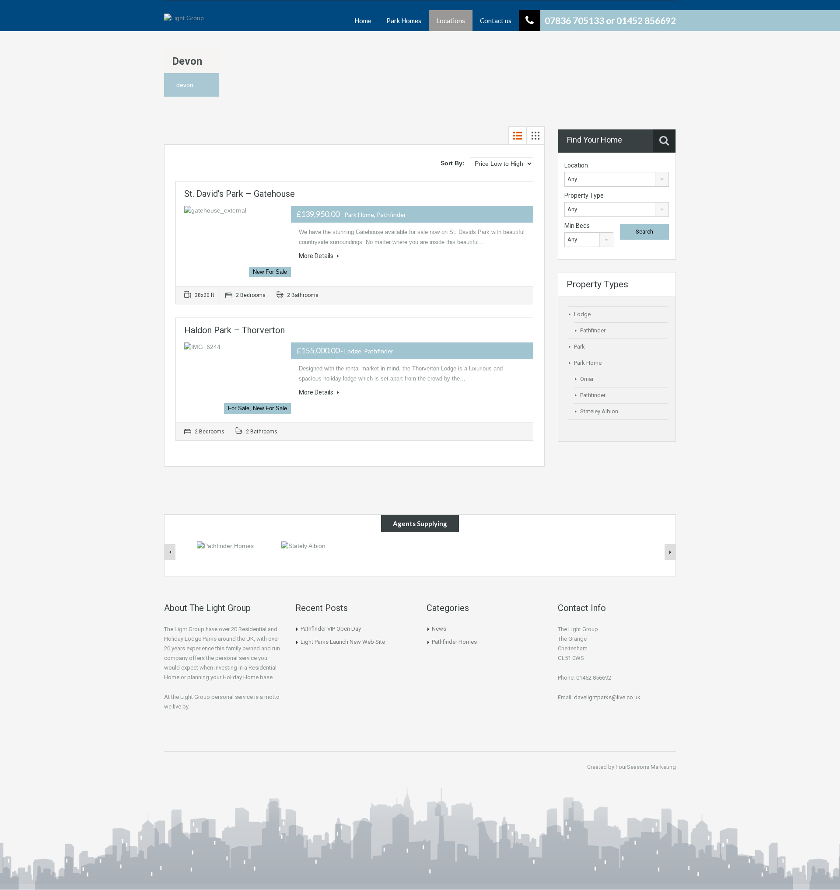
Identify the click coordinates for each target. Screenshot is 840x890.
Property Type (584, 195)
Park (579, 346)
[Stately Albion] (303, 545)
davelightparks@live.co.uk (607, 697)
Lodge (582, 314)
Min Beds (577, 225)
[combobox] (616, 179)
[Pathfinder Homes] (225, 545)
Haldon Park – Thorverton (234, 330)
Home (362, 20)
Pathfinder (593, 330)
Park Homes (403, 20)
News (439, 628)
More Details (317, 255)
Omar (587, 379)
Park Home (588, 362)
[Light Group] (184, 22)
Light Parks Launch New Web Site (343, 642)
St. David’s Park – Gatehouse (239, 193)
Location (576, 165)
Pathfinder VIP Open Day (331, 628)
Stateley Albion (599, 411)
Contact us (495, 20)
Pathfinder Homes (454, 642)
